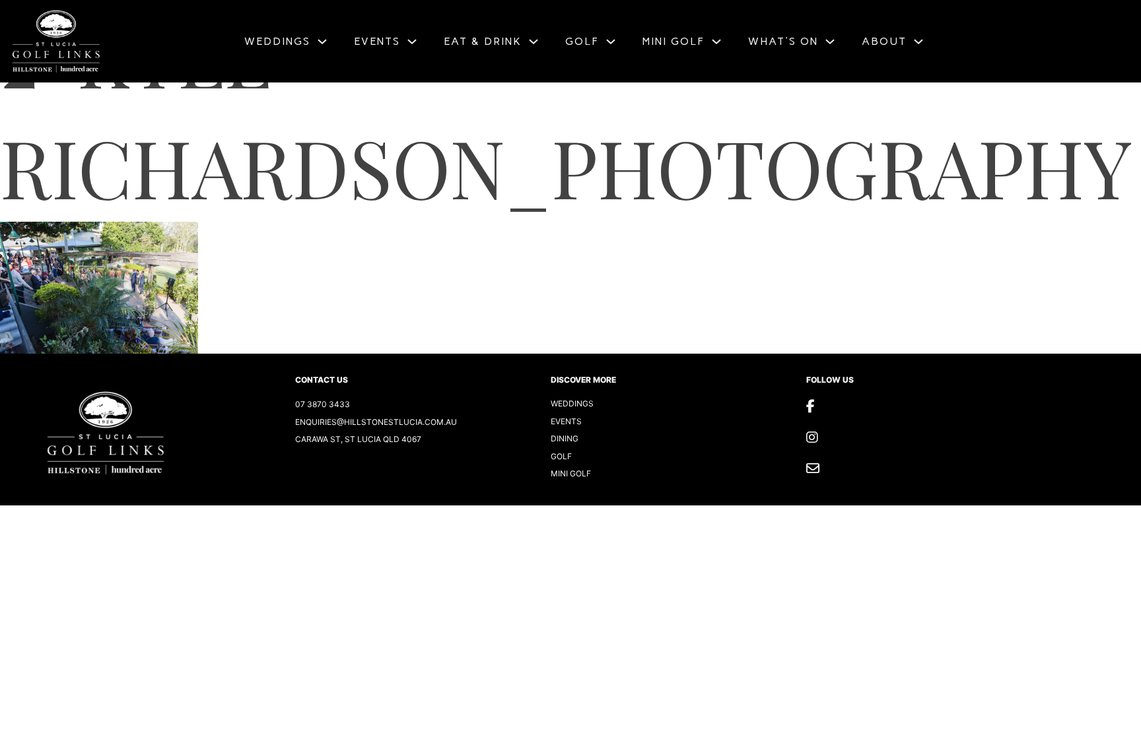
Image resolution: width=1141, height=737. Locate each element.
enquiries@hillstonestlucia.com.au (376, 422)
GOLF (582, 41)
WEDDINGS (277, 41)
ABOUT (884, 41)
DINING (564, 438)
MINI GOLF (673, 41)
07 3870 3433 (322, 404)
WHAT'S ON (783, 41)
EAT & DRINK (483, 41)
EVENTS (377, 41)
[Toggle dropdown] (322, 41)
